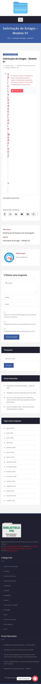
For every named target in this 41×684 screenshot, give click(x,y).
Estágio (8, 67)
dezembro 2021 (11, 496)
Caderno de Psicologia (11, 566)
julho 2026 (10, 433)
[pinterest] (28, 214)
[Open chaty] (35, 678)
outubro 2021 (11, 500)
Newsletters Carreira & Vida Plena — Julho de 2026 (19, 645)
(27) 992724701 (12, 551)
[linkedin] (16, 214)
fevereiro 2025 (11, 447)
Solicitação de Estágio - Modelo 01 (8, 114)
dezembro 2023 (11, 462)
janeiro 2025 (10, 452)
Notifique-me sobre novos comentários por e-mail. (20, 324)
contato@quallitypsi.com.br (14, 546)
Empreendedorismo (10, 581)
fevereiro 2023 (11, 472)
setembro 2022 (11, 486)
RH (18, 67)
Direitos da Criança (9, 576)
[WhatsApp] (33, 214)
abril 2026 (10, 443)
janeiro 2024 (10, 457)
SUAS (5, 629)
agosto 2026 (10, 428)
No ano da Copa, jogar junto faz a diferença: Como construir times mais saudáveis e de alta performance (21, 400)
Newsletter (7, 595)
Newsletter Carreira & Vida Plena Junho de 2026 (21, 393)
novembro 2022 (11, 476)
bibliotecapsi (9, 65)
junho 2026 (10, 438)
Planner (6, 600)
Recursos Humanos (29, 65)
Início (9, 38)
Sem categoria (8, 624)
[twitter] (10, 214)
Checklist (6, 571)
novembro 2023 (11, 467)
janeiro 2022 (10, 491)
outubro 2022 (11, 481)
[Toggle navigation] (20, 20)
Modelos (20, 65)
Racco (5, 615)
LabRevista (7, 586)
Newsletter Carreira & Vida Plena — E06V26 (17, 669)
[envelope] (22, 214)
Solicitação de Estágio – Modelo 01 (23, 38)
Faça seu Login (18, 90)
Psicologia (7, 610)
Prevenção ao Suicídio (10, 605)
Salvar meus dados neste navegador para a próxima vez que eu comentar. (20, 316)
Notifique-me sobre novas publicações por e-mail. (19, 331)
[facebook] (5, 214)
